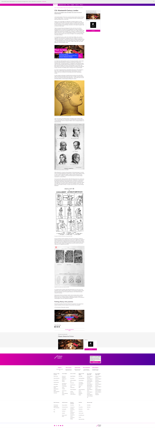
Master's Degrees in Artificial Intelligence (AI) (90, 396)
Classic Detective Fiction (69, 7)
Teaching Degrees (81, 380)
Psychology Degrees (81, 378)
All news (55, 4)
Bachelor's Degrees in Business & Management (98, 393)
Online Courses (56, 376)
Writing (64, 7)
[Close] (154, 1)
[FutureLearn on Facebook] (55, 425)
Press (68, 4)
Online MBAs (80, 376)
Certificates (63, 411)
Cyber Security (72, 387)
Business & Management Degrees (80, 393)
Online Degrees (56, 384)
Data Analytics (72, 378)
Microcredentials (56, 380)
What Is (81, 4)
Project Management (73, 389)
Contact (88, 409)
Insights (72, 4)
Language (63, 388)
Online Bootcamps (56, 382)
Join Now (93, 30)
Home (55, 7)
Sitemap (80, 417)
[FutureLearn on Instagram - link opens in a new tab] (57, 425)
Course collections (72, 394)
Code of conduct (81, 413)
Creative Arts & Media (60, 7)
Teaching (63, 381)
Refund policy (80, 409)
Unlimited (63, 413)
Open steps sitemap (81, 419)
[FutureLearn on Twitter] (59, 425)
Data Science (72, 382)
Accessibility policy (81, 415)
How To (77, 4)
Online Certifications (56, 378)
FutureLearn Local (62, 4)
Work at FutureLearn (56, 407)
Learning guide (64, 409)
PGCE (79, 387)
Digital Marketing (72, 376)
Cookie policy (81, 411)
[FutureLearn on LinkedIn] (63, 425)
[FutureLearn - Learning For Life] (98, 425)
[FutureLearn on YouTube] (61, 425)
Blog (54, 411)
